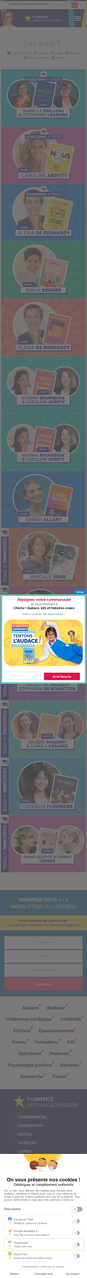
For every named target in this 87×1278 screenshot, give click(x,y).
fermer (80, 592)
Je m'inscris (61, 676)
